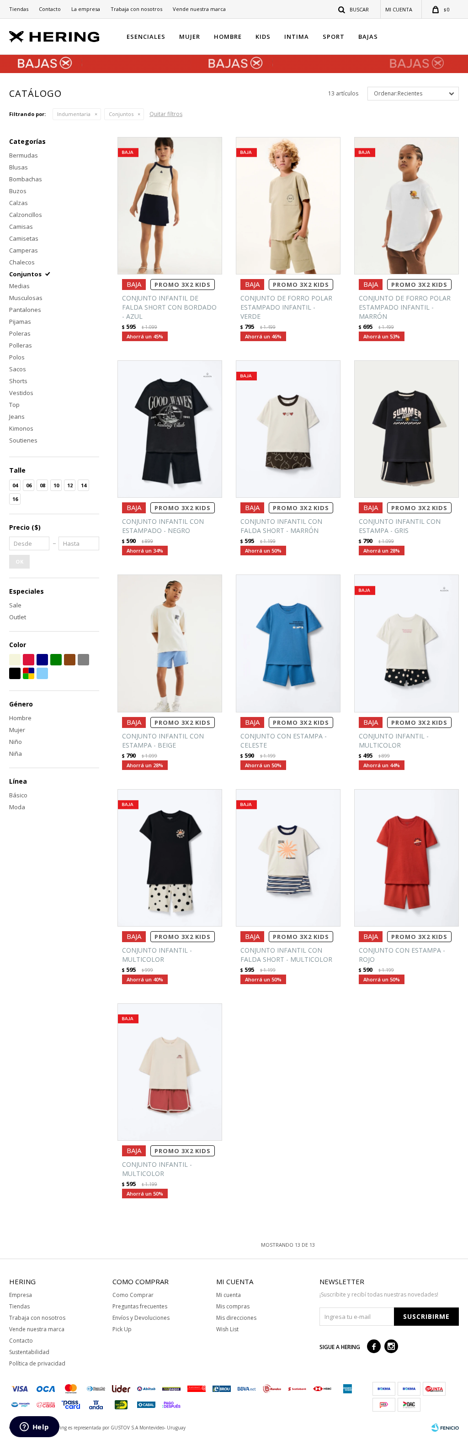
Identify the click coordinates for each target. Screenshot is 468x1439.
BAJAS (368, 36)
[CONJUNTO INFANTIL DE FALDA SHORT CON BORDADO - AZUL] (169, 205)
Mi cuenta (228, 1295)
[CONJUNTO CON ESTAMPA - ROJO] (406, 858)
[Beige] (15, 659)
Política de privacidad (37, 1363)
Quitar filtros (165, 114)
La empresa (85, 8)
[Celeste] (42, 673)
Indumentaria (73, 114)
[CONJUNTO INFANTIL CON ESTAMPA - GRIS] (406, 429)
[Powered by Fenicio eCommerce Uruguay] (445, 1427)
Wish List (227, 1329)
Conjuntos (121, 114)
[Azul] (42, 659)
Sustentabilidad (29, 1352)
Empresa (20, 1295)
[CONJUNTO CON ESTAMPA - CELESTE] (288, 643)
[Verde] (56, 659)
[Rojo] (28, 659)
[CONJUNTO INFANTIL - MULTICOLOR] (406, 643)
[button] (354, 9)
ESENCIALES (146, 36)
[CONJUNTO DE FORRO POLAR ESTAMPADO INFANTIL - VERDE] (288, 205)
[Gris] (83, 659)
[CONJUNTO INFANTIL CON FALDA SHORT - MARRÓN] (288, 429)
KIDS (263, 36)
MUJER (189, 36)
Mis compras (233, 1306)
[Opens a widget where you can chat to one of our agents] (34, 1427)
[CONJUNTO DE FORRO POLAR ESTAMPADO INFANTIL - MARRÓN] (406, 205)
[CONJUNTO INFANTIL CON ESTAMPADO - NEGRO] (169, 429)
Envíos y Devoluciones (141, 1318)
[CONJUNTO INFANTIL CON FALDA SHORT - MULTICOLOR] (288, 858)
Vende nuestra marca (199, 8)
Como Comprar (133, 1295)
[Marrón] (69, 659)
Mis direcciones (236, 1318)
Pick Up (122, 1329)
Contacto (50, 8)
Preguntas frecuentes (139, 1306)
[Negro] (15, 673)
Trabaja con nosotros (136, 8)
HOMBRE (228, 36)
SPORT (334, 36)
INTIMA (296, 36)
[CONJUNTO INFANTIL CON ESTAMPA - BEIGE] (169, 643)
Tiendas (18, 8)
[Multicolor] (28, 673)
